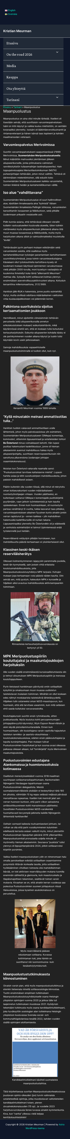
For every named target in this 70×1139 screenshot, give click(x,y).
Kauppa (12, 77)
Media (11, 66)
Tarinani (13, 100)
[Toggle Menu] (56, 52)
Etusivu (12, 43)
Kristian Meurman (17, 31)
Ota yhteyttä (16, 88)
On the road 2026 (19, 54)
